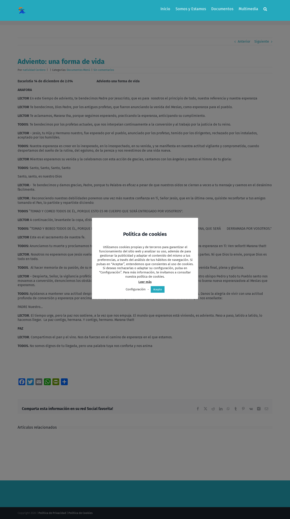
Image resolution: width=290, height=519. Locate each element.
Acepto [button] (157, 289)
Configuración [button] (136, 289)
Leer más (145, 282)
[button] (265, 9)
